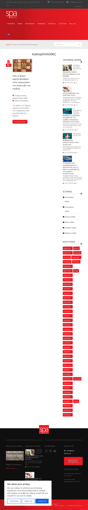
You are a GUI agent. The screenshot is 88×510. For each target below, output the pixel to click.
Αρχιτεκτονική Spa (68, 298)
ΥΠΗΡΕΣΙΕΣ (41, 23)
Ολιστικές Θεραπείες (68, 383)
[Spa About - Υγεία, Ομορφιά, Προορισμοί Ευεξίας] (11, 14)
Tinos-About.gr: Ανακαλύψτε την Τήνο (72, 480)
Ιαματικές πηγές (68, 361)
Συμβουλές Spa (68, 397)
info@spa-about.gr (75, 2)
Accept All (42, 501)
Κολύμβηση (68, 374)
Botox (76, 248)
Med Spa (76, 262)
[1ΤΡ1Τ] (8, 62)
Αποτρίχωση (68, 293)
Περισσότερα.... (11, 468)
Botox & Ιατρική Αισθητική (68, 253)
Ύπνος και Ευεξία (68, 280)
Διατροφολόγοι (68, 329)
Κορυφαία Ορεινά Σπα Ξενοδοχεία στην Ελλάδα (71, 74)
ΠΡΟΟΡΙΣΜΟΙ (30, 23)
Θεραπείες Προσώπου (68, 352)
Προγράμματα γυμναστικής (68, 392)
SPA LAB (72, 23)
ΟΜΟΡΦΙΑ (11, 23)
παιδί (25, 98)
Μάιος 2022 (69, 222)
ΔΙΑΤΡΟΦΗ (63, 23)
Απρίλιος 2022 (70, 227)
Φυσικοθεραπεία (68, 406)
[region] (28, 493)
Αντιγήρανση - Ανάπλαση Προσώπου (68, 289)
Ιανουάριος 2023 (69, 209)
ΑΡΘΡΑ (19, 23)
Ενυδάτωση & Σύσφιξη (68, 343)
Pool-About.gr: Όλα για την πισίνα (72, 474)
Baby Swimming (68, 248)
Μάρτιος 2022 (70, 233)
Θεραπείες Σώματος (68, 356)
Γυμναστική (68, 307)
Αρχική (8, 44)
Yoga (76, 271)
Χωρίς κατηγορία (68, 410)
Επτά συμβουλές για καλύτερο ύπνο (71, 94)
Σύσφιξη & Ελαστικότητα (68, 401)
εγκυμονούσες (20, 95)
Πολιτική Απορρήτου (74, 505)
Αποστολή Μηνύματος (73, 461)
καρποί (15, 98)
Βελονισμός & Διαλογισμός (68, 302)
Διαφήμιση (78, 6)
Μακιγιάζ (77, 379)
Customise (14, 501)
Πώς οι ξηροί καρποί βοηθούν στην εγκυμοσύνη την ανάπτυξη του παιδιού (21, 82)
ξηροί (21, 98)
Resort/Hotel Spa (68, 266)
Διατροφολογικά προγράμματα (68, 325)
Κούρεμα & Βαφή (68, 379)
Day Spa (77, 253)
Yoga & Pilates (68, 275)
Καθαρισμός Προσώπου (68, 370)
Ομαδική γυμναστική (68, 388)
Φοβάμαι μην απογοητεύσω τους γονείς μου (71, 142)
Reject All (28, 501)
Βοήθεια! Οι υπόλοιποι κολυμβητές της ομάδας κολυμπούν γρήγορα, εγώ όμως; (71, 119)
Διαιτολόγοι (68, 320)
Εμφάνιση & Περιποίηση (68, 334)
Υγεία (76, 401)
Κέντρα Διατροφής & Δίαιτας (68, 365)
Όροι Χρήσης (60, 505)
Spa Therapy (68, 271)
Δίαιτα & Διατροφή (21, 100)
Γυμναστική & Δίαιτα (68, 311)
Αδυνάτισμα (68, 284)
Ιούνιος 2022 (70, 217)
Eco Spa (67, 257)
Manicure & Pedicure (76, 257)
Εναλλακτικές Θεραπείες (68, 338)
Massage (67, 262)
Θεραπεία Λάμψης (68, 347)
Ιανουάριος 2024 (69, 199)
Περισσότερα (20, 122)
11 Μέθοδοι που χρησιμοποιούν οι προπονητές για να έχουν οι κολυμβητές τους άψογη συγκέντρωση (71, 168)
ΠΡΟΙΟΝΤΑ (52, 23)
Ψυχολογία (68, 415)
